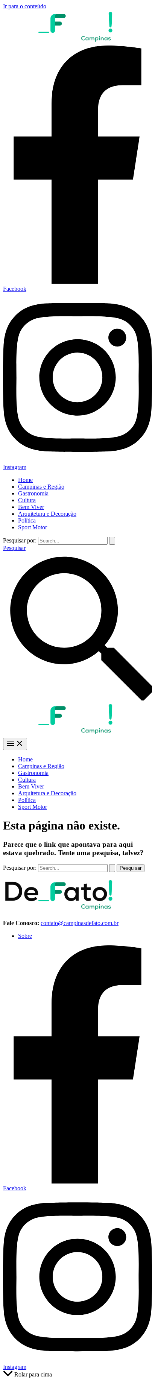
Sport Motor (32, 527)
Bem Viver (31, 507)
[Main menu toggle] (15, 744)
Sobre (25, 936)
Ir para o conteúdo (24, 6)
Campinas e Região (41, 486)
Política (27, 520)
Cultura (27, 500)
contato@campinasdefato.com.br (80, 923)
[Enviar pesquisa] (112, 541)
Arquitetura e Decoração (47, 513)
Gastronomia (33, 493)
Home (25, 480)
